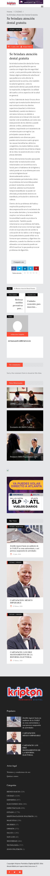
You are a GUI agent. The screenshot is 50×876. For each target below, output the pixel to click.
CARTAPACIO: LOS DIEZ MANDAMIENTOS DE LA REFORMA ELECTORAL (21, 654)
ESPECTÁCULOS (13, 808)
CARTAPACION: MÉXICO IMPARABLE (21, 601)
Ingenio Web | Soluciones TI (28, 866)
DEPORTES (11, 800)
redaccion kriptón (17, 334)
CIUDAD (18, 11)
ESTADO (12, 614)
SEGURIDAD (12, 841)
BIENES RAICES (13, 791)
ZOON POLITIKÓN (14, 849)
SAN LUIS (11, 837)
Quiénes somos (12, 776)
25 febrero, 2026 (17, 606)
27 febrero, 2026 (17, 660)
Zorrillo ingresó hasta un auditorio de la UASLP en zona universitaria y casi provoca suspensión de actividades (24, 548)
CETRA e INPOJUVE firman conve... (25, 404)
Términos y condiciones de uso (18, 772)
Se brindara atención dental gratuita (24, 288)
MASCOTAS (19, 526)
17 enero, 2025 (14, 47)
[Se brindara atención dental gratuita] (17, 326)
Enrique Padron (27, 47)
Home (9, 11)
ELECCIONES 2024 (14, 804)
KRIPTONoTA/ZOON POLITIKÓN (20, 816)
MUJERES (11, 824)
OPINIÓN (18, 562)
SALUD (18, 29)
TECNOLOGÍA (13, 845)
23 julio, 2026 (16, 554)
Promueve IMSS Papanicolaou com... (24, 456)
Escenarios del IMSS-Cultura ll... (22, 427)
